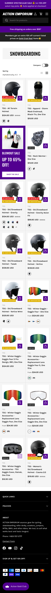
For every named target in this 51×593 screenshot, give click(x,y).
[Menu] (47, 14)
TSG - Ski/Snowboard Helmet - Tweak (12, 262)
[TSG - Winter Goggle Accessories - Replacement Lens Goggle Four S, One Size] (38, 339)
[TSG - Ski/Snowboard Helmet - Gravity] (12, 192)
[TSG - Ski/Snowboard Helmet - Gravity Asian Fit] (38, 192)
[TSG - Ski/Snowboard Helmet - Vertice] (38, 243)
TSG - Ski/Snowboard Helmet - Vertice (37, 262)
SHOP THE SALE (13, 174)
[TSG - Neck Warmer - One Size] (38, 138)
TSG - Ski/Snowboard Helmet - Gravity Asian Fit (38, 213)
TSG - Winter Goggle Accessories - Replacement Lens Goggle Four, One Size (12, 417)
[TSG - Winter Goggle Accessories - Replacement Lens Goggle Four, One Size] (12, 395)
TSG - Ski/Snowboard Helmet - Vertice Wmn (12, 310)
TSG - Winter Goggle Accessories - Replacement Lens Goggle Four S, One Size (37, 362)
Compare (37, 65)
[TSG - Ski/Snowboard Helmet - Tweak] (12, 243)
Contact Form (9, 541)
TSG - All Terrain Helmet (9, 110)
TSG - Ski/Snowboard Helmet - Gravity (12, 211)
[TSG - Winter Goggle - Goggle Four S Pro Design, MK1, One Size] (12, 338)
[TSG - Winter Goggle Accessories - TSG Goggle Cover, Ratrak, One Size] (12, 449)
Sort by (5, 71)
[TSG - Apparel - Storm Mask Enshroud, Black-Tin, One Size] (38, 91)
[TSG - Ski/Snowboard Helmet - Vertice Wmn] (12, 291)
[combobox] (25, 20)
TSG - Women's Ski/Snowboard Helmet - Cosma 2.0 (37, 469)
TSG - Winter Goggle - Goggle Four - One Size (38, 310)
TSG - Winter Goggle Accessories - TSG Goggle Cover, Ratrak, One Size (12, 470)
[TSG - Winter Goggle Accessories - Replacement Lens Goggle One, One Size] (38, 395)
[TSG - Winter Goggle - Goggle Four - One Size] (38, 291)
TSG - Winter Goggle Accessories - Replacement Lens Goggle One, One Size (37, 417)
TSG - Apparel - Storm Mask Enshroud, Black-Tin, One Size (38, 111)
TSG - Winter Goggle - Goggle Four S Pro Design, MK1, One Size (12, 359)
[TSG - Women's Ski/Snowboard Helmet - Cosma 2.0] (38, 449)
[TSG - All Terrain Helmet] (12, 91)
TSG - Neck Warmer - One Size (37, 157)
